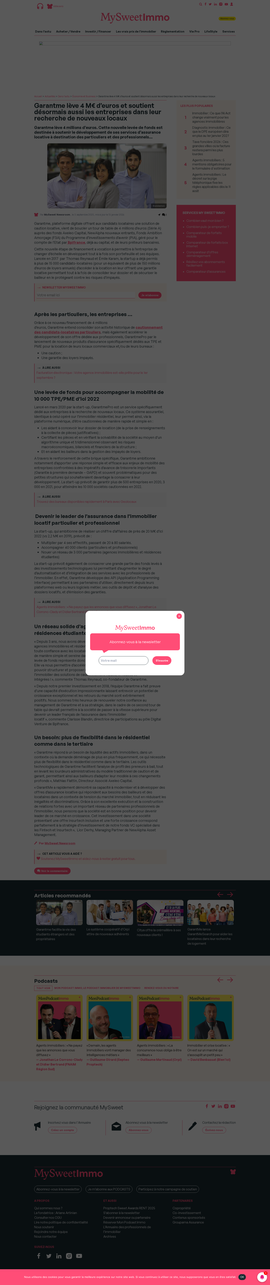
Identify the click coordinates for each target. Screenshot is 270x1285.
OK (242, 1276)
